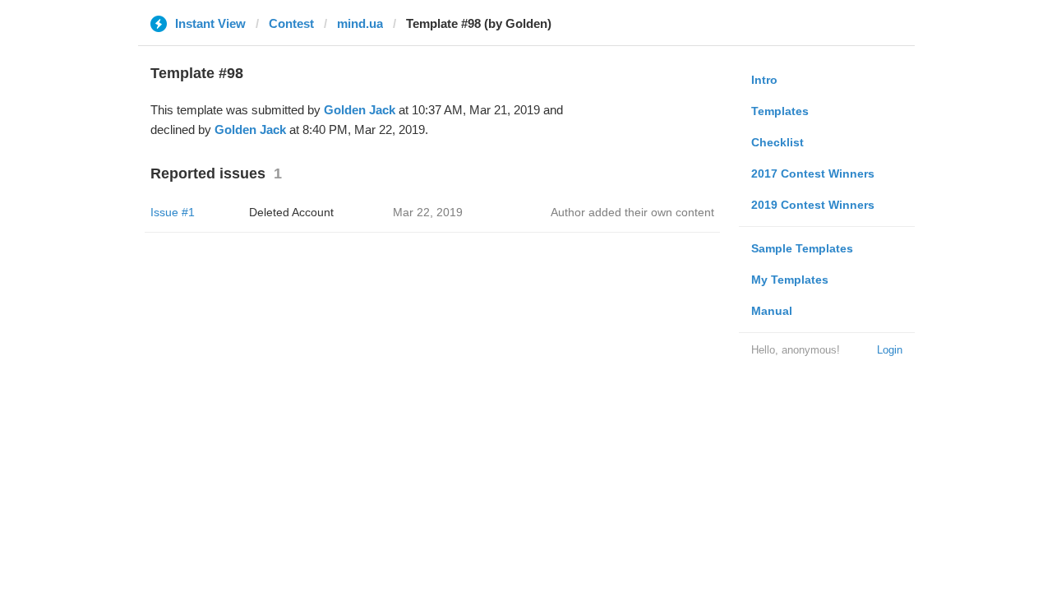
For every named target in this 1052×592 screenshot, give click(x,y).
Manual (771, 310)
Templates (780, 111)
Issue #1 (172, 212)
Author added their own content (632, 212)
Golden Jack (359, 110)
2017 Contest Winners (812, 173)
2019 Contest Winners (812, 204)
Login (889, 350)
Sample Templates (802, 248)
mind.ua (360, 23)
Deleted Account (291, 212)
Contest (291, 23)
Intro (764, 79)
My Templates (789, 279)
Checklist (777, 142)
